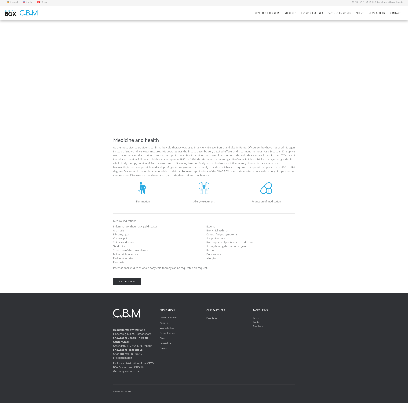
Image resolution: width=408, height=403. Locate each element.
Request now (127, 281)
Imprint (256, 322)
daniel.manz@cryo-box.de (390, 2)
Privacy (256, 318)
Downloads (258, 326)
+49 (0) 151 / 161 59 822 (363, 2)
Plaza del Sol (212, 318)
